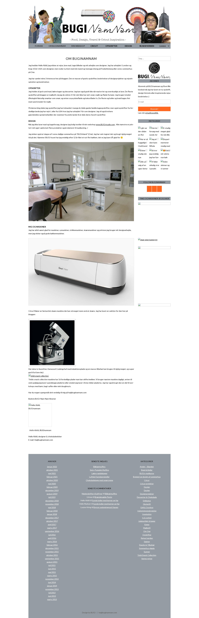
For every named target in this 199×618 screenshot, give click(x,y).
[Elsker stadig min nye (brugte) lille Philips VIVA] (143, 154)
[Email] (149, 189)
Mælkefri (147, 528)
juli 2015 (52, 565)
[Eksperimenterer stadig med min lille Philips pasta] (166, 142)
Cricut (94, 46)
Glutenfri (147, 504)
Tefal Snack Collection (146, 555)
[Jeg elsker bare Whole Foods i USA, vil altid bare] (154, 142)
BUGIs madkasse (147, 473)
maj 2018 (52, 507)
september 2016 (52, 531)
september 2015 (52, 558)
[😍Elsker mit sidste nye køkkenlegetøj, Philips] (166, 154)
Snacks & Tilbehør (147, 545)
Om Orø (146, 531)
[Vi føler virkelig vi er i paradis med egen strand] (154, 165)
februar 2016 (52, 545)
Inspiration (146, 514)
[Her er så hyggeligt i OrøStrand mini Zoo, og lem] (143, 142)
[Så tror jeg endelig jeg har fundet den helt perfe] (154, 154)
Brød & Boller (146, 470)
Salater (147, 541)
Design (128, 46)
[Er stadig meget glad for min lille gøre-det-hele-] (166, 131)
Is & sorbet (147, 518)
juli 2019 (52, 497)
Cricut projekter (147, 483)
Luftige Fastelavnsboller (99, 477)
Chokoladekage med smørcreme (99, 480)
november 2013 (52, 589)
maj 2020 (52, 483)
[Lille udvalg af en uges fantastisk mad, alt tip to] (143, 165)
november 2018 (52, 504)
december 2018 (52, 501)
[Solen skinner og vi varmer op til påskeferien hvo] (166, 165)
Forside (39, 46)
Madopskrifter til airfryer (92, 494)
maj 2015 (52, 572)
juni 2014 (52, 582)
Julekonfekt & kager (146, 521)
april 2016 (52, 538)
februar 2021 (52, 477)
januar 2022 (52, 466)
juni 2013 (52, 596)
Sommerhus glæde (147, 548)
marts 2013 (52, 599)
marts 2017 (52, 528)
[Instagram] (159, 189)
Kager (146, 524)
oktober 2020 (52, 480)
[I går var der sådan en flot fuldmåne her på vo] (143, 131)
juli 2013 (52, 592)
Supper (147, 552)
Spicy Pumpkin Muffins (99, 470)
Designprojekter (147, 494)
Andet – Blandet (147, 466)
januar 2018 (52, 514)
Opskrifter (111, 46)
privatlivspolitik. (151, 113)
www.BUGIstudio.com (105, 124)
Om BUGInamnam (57, 46)
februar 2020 (52, 487)
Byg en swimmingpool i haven (106, 507)
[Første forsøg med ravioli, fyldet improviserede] (154, 131)
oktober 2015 (52, 555)
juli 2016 (52, 535)
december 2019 (52, 490)
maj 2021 (52, 473)
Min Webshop (78, 46)
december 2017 (52, 518)
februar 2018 (52, 511)
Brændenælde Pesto (103, 497)
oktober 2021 (52, 470)
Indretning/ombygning (146, 511)
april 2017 (52, 524)
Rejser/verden (146, 46)
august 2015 (52, 562)
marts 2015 (52, 575)
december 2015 (52, 548)
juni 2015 (52, 569)
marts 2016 (52, 541)
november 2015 (52, 552)
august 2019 (52, 494)
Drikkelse (147, 501)
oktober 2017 (52, 521)
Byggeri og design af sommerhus (147, 477)
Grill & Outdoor (146, 507)
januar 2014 (52, 586)
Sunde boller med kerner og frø (105, 500)
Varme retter (146, 558)
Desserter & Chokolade (147, 497)
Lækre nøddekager (99, 473)
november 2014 (52, 579)
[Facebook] (154, 189)
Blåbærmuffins (99, 466)
